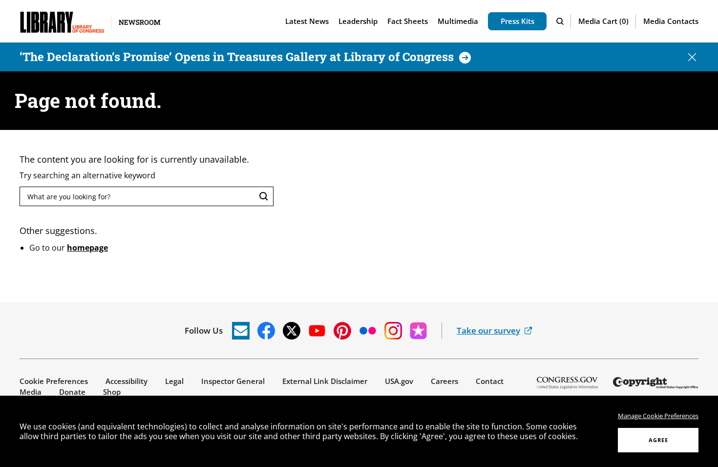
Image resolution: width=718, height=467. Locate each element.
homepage (87, 247)
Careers (444, 381)
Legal (174, 381)
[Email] (241, 331)
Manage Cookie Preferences (658, 415)
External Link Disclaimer (324, 381)
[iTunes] (418, 331)
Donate (72, 392)
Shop (112, 392)
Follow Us (204, 330)
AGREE (658, 440)
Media (31, 392)
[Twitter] (291, 331)
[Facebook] (266, 331)
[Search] (561, 21)
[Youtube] (317, 331)
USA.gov (399, 381)
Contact (490, 381)
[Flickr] (368, 331)
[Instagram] (393, 331)
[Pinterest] (342, 331)
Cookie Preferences (54, 381)
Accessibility (127, 381)
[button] (603, 21)
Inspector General (233, 381)
